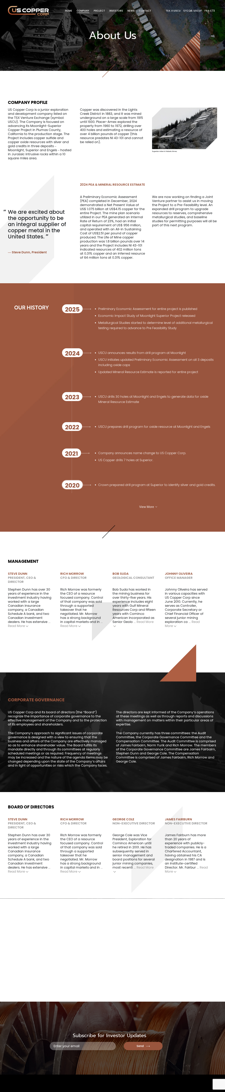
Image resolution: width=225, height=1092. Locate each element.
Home (68, 10)
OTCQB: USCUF (192, 10)
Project (99, 10)
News (131, 10)
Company (83, 10)
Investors (116, 10)
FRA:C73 (210, 10)
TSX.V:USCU (173, 10)
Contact (145, 10)
